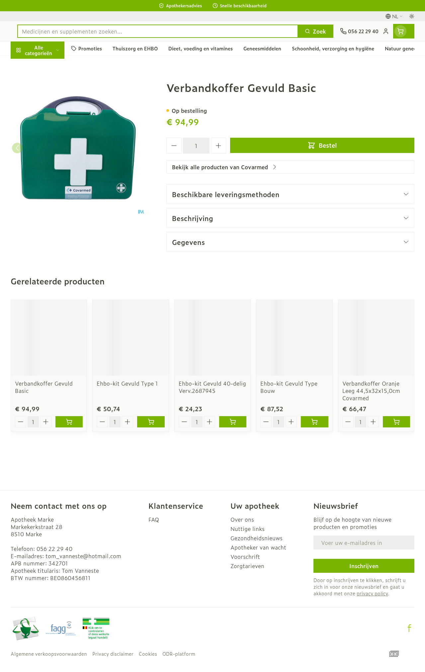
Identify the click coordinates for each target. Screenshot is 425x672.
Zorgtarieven (247, 565)
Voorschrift (245, 556)
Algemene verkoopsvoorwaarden (49, 653)
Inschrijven (364, 566)
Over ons (242, 519)
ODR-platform (178, 653)
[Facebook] (409, 628)
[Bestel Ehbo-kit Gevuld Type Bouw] (314, 421)
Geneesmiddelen (53, 212)
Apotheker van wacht (258, 547)
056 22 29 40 (54, 549)
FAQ (153, 519)
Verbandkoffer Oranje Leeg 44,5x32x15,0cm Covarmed (371, 390)
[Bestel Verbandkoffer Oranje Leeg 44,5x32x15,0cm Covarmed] (396, 421)
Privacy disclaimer (112, 653)
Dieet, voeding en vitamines (53, 110)
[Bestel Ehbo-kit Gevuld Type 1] (150, 421)
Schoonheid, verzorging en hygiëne (53, 85)
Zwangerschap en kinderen (53, 131)
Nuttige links (247, 528)
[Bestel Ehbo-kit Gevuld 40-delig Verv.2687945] (232, 421)
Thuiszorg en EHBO (53, 181)
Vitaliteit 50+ (53, 149)
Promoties (29, 64)
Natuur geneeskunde (53, 165)
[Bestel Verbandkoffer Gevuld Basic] (69, 421)
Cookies (148, 653)
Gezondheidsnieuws (256, 538)
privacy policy (372, 593)
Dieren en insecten (53, 196)
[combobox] (157, 31)
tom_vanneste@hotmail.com (83, 556)
